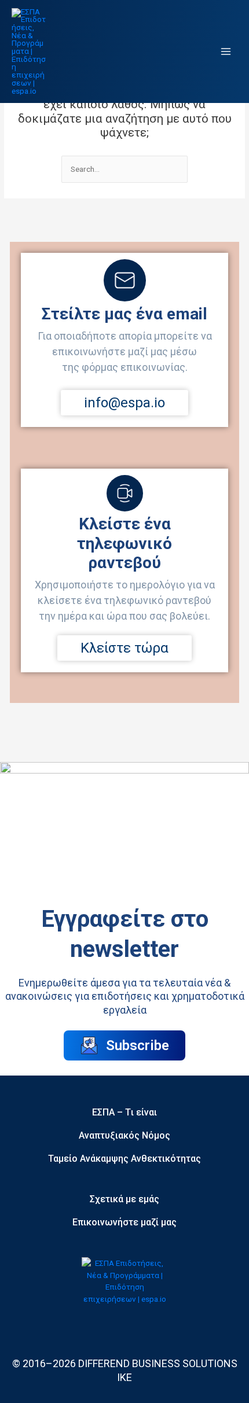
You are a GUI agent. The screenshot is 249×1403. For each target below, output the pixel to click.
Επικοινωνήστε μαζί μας (124, 1222)
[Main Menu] (226, 52)
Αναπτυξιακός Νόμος (124, 1135)
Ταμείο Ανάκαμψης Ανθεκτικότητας (124, 1158)
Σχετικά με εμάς (124, 1199)
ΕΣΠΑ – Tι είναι (124, 1112)
